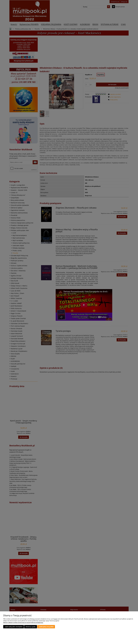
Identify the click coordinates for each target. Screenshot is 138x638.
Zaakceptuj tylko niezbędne (14, 627)
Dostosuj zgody (31, 627)
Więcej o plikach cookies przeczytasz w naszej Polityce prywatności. (23, 622)
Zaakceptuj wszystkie (46, 627)
